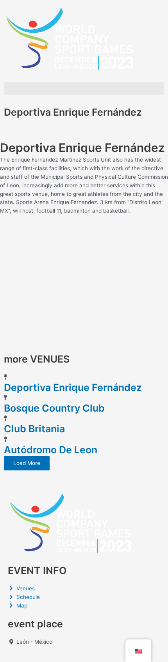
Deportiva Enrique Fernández (73, 387)
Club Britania (34, 429)
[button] (84, 88)
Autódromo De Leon (50, 450)
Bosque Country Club (54, 408)
